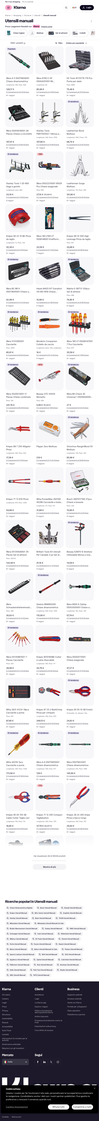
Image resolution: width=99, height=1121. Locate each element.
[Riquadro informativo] (24, 43)
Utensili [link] (37, 15)
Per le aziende (27, 2)
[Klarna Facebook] (38, 1062)
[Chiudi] (94, 1088)
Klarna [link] (7, 15)
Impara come (46, 26)
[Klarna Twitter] (51, 1062)
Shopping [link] (17, 15)
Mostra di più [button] (49, 867)
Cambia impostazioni (17, 1107)
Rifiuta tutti (59, 1107)
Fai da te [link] (27, 15)
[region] (49, 1099)
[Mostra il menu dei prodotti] (91, 21)
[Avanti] (90, 33)
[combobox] (76, 43)
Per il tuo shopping (12, 2)
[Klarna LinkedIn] (44, 1062)
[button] (74, 7)
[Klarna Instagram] (58, 1062)
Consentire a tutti (82, 1107)
